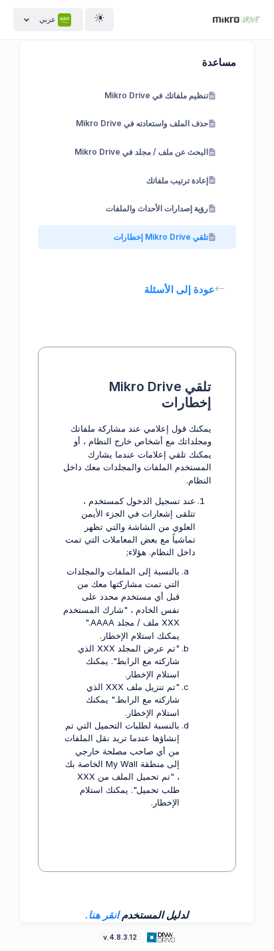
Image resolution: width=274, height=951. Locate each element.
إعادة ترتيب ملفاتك (177, 180)
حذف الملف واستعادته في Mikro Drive (142, 123)
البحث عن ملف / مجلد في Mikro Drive (141, 152)
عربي (47, 19)
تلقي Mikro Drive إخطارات (161, 237)
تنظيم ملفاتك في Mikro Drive (156, 95)
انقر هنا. (102, 914)
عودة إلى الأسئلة (179, 289)
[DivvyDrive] (237, 19)
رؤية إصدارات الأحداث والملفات (157, 208)
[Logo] (160, 937)
